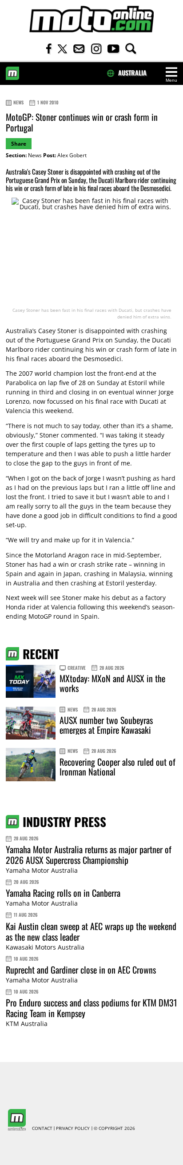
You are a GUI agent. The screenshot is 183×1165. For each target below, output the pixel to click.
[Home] (91, 19)
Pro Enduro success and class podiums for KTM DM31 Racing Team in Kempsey (91, 1008)
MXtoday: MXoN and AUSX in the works (112, 683)
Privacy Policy (73, 1128)
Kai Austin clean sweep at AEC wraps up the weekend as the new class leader (91, 931)
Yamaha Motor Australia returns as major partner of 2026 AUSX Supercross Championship (88, 855)
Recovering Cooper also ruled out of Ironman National (117, 766)
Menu (171, 80)
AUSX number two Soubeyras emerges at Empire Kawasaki (106, 724)
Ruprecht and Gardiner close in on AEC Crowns (81, 969)
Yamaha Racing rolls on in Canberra (63, 892)
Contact (42, 1128)
